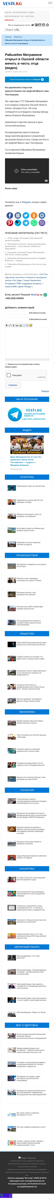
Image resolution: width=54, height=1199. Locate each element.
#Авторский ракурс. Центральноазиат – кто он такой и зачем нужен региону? (32, 999)
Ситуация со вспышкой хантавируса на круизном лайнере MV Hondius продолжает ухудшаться (31, 1064)
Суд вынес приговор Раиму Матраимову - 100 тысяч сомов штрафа (25, 253)
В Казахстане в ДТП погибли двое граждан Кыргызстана (30, 608)
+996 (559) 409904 (14, 298)
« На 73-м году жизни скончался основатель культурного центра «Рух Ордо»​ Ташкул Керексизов (26, 277)
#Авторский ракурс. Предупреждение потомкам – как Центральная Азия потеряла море (31, 972)
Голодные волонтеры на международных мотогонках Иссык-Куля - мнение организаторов (31, 687)
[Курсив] (10, 325)
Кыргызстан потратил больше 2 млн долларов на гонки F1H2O (31, 778)
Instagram (44, 24)
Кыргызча (9, 20)
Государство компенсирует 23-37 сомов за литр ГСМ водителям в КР (30, 764)
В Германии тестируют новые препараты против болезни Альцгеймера (28, 1078)
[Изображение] (20, 325)
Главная (8, 37)
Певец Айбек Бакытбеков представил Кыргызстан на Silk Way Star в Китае (31, 644)
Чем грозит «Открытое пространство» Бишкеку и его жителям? (32, 921)
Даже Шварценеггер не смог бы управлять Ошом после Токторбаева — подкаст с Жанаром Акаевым (25, 460)
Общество (18, 37)
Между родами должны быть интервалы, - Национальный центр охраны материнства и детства (30, 1050)
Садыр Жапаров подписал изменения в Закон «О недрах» (32, 857)
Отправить (13, 385)
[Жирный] (6, 325)
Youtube (40, 24)
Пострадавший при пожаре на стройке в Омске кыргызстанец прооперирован (29, 623)
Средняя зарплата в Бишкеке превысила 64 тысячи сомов (28, 750)
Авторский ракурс (20, 12)
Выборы (8, 12)
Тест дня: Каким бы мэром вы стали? (31, 1127)
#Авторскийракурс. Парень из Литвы (31, 1012)
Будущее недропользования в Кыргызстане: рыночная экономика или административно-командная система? (30, 830)
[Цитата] (23, 325)
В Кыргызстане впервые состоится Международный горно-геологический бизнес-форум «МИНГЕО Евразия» (32, 815)
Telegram (48, 24)
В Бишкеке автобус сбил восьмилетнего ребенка (26, 593)
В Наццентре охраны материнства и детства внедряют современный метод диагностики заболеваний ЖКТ (31, 1093)
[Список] (27, 325)
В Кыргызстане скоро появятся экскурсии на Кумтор (29, 843)
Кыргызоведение (12, 16)
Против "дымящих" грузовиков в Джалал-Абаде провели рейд (29, 700)
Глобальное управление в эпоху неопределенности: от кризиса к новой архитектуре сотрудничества (31, 908)
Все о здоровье (27, 16)
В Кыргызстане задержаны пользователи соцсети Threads (29, 579)
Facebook (36, 24)
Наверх (45, 391)
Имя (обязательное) (37, 313)
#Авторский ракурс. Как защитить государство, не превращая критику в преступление (31, 986)
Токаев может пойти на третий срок (31, 486)
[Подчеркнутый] (13, 325)
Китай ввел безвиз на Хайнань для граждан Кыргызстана (30, 529)
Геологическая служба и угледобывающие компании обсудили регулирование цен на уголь (32, 801)
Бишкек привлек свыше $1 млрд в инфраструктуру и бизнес (30, 722)
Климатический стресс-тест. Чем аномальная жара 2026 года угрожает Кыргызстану (32, 936)
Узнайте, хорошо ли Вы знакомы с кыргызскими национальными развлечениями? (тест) (30, 1143)
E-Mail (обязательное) (38, 319)
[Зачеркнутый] (17, 325)
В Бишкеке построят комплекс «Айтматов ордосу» (28, 543)
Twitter (32, 24)
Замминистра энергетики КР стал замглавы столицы (30, 501)
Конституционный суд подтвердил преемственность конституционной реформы (31, 894)
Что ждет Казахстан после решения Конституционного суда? (31, 879)
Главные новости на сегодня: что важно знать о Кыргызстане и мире (30, 658)
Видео (31, 12)
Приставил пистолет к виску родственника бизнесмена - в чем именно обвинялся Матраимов (25, 246)
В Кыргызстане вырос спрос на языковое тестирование (29, 515)
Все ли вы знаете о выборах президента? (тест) (28, 1114)
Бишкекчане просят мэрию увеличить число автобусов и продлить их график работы (31, 673)
